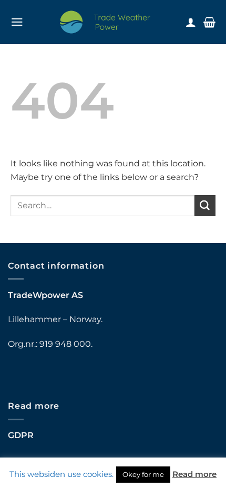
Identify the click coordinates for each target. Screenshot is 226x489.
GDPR (21, 435)
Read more (194, 474)
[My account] (191, 22)
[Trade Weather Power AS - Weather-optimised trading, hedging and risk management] (105, 22)
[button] (17, 22)
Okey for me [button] (143, 474)
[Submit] (204, 205)
